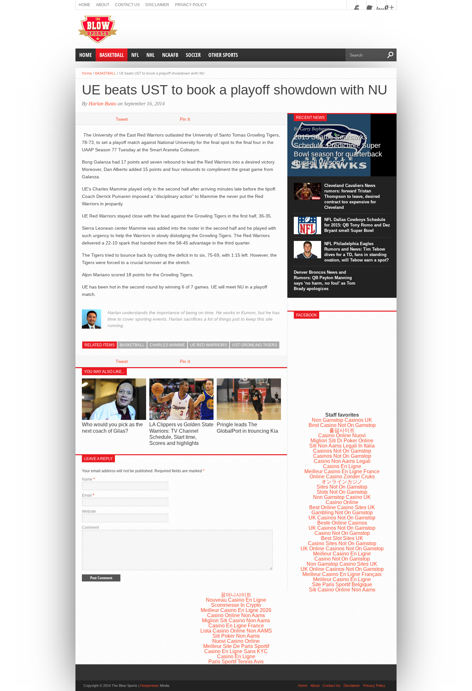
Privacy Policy (191, 5)
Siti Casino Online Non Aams (342, 589)
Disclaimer (157, 5)
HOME (85, 54)
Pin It (185, 119)
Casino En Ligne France (236, 625)
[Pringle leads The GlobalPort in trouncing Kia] (249, 418)
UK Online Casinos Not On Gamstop (342, 548)
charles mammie (167, 345)
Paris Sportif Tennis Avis (236, 661)
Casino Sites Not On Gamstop (342, 543)
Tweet (122, 119)
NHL (150, 54)
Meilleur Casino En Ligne (342, 553)
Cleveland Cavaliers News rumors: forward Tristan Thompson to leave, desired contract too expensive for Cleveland (352, 196)
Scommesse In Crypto (236, 605)
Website (89, 511)
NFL (135, 54)
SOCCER (193, 54)
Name (88, 479)
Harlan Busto (102, 103)
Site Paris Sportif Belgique (342, 584)
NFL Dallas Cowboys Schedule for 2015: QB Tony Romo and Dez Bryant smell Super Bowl (357, 225)
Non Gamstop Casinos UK (342, 420)
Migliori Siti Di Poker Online (341, 440)
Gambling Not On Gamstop (342, 512)
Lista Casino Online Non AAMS (236, 630)
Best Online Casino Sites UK (342, 507)
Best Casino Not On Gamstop (342, 425)
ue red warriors (208, 345)
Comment (90, 527)
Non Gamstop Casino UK (342, 497)
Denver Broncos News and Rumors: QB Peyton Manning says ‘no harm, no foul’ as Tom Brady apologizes (324, 280)
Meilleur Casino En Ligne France (342, 471)
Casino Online (342, 502)
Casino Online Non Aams (236, 615)
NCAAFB (170, 54)
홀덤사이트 (342, 430)
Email (88, 495)
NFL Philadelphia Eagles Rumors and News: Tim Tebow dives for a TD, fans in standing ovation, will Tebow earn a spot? (356, 251)
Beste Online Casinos (342, 523)
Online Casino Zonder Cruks (342, 476)
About (102, 5)
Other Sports (223, 54)
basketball (132, 345)
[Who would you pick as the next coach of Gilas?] (114, 418)
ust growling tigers (254, 345)
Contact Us (127, 5)
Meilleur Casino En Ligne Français (341, 574)
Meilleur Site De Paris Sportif (236, 646)
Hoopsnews (149, 685)
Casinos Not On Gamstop (342, 451)
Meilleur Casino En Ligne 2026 (236, 610)
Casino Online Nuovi (342, 435)
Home (84, 5)
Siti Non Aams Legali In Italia (342, 445)
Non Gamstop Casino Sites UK (342, 564)
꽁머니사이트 (236, 595)
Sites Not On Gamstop (342, 487)
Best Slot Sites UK (342, 538)
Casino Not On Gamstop (342, 533)
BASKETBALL (112, 54)
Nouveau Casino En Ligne (236, 600)
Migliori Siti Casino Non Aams (236, 620)
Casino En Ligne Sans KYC (236, 651)
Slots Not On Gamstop (342, 492)
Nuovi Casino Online (236, 641)
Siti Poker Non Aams (236, 636)
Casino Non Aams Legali (342, 461)
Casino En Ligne (342, 466)
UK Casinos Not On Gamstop (342, 517)
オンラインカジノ (342, 481)
